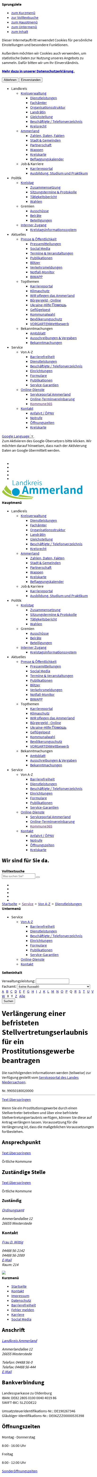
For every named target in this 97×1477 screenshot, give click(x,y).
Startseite (9, 903)
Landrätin (38, 112)
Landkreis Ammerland (19, 1340)
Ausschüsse (39, 210)
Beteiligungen (41, 220)
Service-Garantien (44, 384)
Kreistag (27, 182)
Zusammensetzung (45, 187)
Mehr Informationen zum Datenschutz (32, 455)
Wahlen (36, 201)
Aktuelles (18, 234)
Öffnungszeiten (42, 422)
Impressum (20, 1295)
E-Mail (7, 1260)
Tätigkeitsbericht (43, 196)
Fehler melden (22, 1309)
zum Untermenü (24, 26)
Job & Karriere (32, 163)
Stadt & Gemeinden (45, 140)
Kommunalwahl (42, 314)
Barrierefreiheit (42, 356)
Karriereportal (41, 168)
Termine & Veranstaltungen (51, 253)
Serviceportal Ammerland (50, 394)
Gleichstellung (41, 116)
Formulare (38, 375)
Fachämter (38, 102)
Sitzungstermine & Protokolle (53, 192)
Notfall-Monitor (42, 272)
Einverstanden (30, 80)
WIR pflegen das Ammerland (52, 295)
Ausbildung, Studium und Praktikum (59, 173)
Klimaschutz (39, 290)
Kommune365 (41, 403)
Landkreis (19, 88)
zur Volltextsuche (24, 17)
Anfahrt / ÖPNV (42, 413)
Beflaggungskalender (47, 159)
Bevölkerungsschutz (46, 319)
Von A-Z (27, 352)
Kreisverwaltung (33, 93)
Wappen (36, 149)
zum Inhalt (19, 31)
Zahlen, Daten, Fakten (47, 135)
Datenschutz (21, 1300)
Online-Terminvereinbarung (52, 399)
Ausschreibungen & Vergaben (53, 337)
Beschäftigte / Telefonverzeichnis (56, 121)
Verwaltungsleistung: (18, 981)
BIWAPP (36, 276)
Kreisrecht (38, 126)
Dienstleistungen (43, 98)
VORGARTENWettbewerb (49, 323)
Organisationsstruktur (47, 107)
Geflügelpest (40, 309)
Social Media (40, 248)
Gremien (27, 206)
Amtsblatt (37, 333)
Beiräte (35, 215)
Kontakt (27, 408)
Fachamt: (9, 986)
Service (17, 347)
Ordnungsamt (13, 1210)
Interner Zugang (33, 225)
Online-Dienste (32, 389)
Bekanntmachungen (37, 328)
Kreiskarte (38, 154)
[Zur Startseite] (42, 497)
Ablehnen (10, 80)
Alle (22, 996)
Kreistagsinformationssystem (53, 229)
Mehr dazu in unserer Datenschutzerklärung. (38, 71)
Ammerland (30, 130)
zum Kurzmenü (23, 12)
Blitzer (35, 262)
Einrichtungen (41, 370)
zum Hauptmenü (24, 22)
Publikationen (41, 257)
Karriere (17, 1314)
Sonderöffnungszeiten (19, 1471)
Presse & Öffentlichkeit (39, 239)
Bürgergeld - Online (45, 300)
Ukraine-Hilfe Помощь (48, 305)
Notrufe (36, 417)
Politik (16, 177)
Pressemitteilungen (45, 243)
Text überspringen (16, 1099)
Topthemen (30, 281)
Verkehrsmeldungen (46, 267)
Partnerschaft (41, 145)
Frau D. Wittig (12, 1242)
